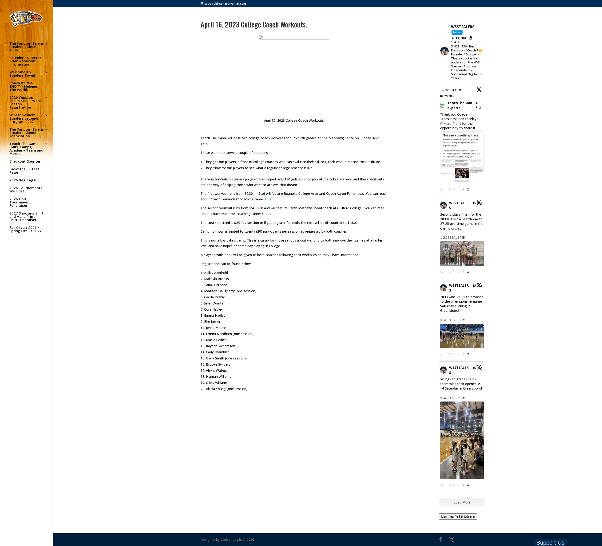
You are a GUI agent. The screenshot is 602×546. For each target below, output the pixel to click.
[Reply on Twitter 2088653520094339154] (443, 485)
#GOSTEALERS (451, 237)
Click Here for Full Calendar (458, 516)
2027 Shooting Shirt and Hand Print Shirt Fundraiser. (26, 216)
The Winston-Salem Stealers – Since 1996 (26, 47)
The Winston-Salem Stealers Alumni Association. (26, 133)
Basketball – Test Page (24, 171)
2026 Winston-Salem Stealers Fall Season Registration (25, 102)
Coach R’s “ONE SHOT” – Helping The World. (23, 86)
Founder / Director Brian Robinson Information (25, 61)
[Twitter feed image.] (462, 145)
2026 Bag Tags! (22, 180)
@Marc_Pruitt (450, 123)
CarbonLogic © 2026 (237, 539)
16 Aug (479, 105)
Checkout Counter (24, 162)
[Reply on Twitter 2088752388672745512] (443, 272)
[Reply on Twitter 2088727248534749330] (443, 354)
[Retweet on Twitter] (442, 90)
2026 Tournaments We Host (25, 189)
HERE (269, 199)
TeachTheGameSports (459, 105)
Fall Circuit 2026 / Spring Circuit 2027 (25, 229)
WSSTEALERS (459, 205)
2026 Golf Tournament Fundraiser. (20, 202)
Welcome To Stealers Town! (22, 74)
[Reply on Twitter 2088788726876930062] (443, 190)
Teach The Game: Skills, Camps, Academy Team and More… (26, 149)
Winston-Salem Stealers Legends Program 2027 (24, 118)
